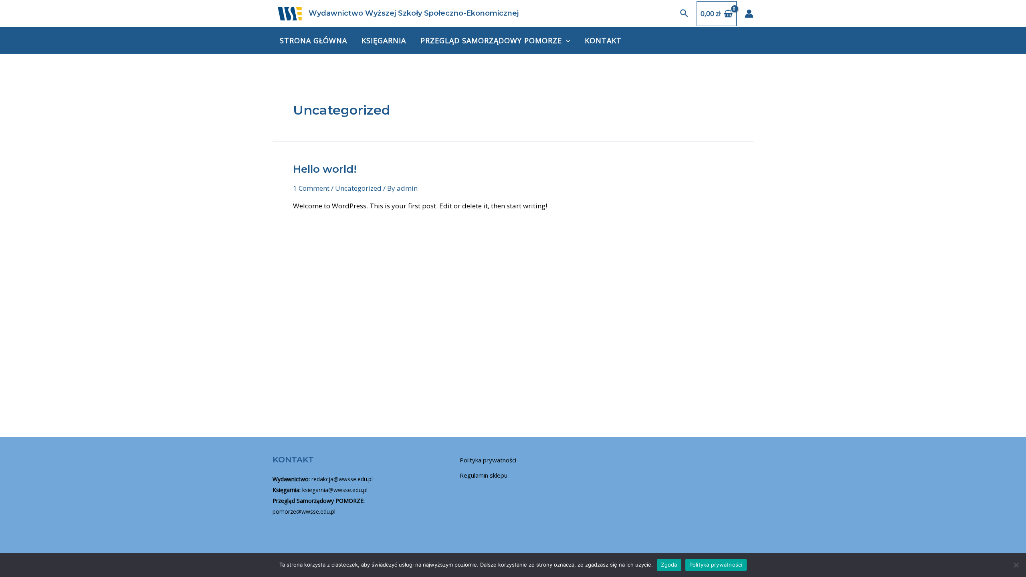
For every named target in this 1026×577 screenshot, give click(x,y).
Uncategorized (358, 188)
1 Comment (311, 188)
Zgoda (669, 564)
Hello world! (325, 169)
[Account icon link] (749, 13)
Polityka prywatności (488, 460)
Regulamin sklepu (483, 475)
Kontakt (603, 40)
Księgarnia (384, 40)
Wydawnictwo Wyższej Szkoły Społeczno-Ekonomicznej (414, 13)
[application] (566, 40)
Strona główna (313, 40)
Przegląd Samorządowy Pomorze (491, 40)
